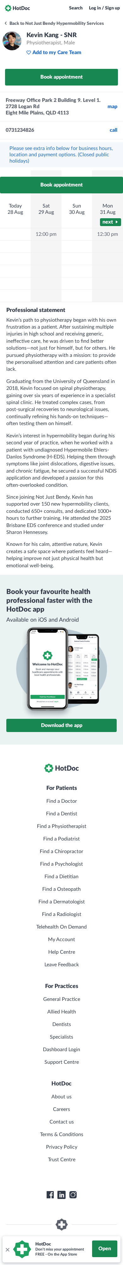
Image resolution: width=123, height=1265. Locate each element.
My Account (61, 939)
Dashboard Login (61, 1049)
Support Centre (61, 1062)
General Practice (61, 999)
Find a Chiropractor (61, 851)
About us (61, 1096)
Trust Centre (61, 1159)
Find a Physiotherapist (61, 826)
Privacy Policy (61, 1147)
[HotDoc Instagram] (73, 1195)
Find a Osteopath (61, 889)
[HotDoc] (17, 8)
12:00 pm (46, 234)
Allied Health (61, 1011)
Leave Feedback (61, 964)
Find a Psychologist (61, 864)
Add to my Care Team (56, 52)
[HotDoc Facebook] (50, 1195)
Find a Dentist (61, 813)
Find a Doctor (61, 801)
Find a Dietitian (61, 876)
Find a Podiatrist (61, 838)
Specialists (61, 1037)
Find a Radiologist (61, 914)
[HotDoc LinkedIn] (61, 1195)
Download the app (61, 725)
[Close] (7, 1249)
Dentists (61, 1024)
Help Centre (61, 952)
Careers (61, 1109)
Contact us (62, 1121)
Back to (56, 23)
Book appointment (61, 77)
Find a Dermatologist (61, 901)
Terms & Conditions (61, 1134)
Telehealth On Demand (61, 926)
